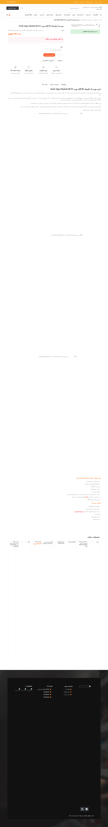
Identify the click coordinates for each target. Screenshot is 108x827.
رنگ (61, 47)
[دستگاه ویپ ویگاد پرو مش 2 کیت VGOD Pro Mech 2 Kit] (93, 546)
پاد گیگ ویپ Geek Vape (86, 20)
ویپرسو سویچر (38, 542)
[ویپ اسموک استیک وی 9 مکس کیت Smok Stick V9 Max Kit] (25, 601)
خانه (101, 20)
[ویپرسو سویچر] (48, 542)
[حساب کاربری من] (7, 14)
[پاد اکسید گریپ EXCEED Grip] (70, 601)
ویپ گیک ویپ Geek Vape (14, 30)
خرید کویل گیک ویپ (79, 511)
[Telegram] (87, 809)
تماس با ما (49, 686)
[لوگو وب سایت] (92, 8)
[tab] (63, 84)
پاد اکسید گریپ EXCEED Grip (60, 542)
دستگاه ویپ (24, 30)
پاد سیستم (96, 20)
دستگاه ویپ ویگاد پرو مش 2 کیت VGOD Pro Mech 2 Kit (83, 544)
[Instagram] (82, 809)
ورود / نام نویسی (12, 8)
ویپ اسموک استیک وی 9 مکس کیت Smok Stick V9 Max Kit (14, 544)
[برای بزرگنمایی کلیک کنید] (97, 24)
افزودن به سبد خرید (49, 55)
